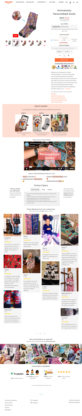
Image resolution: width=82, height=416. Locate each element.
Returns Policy (9, 405)
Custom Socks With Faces (57, 102)
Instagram (35, 402)
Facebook (35, 400)
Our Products (41, 2)
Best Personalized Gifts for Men (58, 97)
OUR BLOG (8, 410)
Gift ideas (52, 2)
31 (44, 333)
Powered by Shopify (74, 402)
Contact (7, 407)
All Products (54, 93)
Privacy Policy (8, 402)
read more (68, 88)
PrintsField (77, 400)
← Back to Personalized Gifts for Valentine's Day (41, 385)
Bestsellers (30, 2)
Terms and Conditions (11, 400)
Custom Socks (20, 2)
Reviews (61, 2)
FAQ (66, 2)
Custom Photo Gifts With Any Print (59, 100)
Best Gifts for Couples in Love (58, 95)
